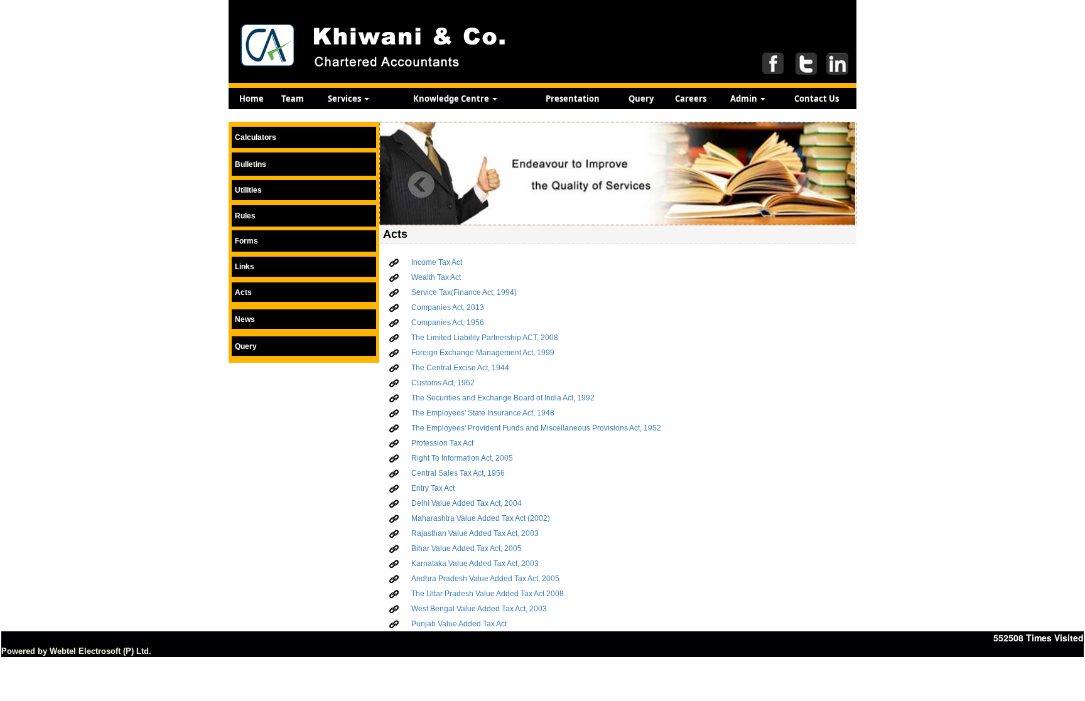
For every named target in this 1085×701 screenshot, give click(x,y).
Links (244, 266)
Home (251, 98)
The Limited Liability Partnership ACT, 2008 (484, 337)
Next (809, 184)
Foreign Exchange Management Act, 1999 (482, 352)
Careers (690, 98)
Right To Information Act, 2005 (462, 458)
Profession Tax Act (442, 443)
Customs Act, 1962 (443, 382)
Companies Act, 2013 (447, 307)
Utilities (248, 190)
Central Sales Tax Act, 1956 (458, 473)
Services (345, 98)
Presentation (573, 98)
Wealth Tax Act (436, 277)
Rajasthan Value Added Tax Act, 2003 (475, 533)
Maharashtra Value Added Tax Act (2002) (480, 518)
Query (641, 98)
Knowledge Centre (452, 98)
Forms (246, 241)
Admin (744, 98)
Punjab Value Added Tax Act (459, 623)
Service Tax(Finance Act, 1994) (464, 292)
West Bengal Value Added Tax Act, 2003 (479, 608)
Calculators (255, 137)
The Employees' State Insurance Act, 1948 (482, 413)
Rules (245, 215)
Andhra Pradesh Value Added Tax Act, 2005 (485, 578)
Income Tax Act (436, 262)
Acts (243, 292)
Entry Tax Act (433, 488)
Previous (421, 184)
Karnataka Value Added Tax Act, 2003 (475, 563)
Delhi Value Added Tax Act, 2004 (466, 503)
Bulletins (250, 164)
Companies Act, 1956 (447, 322)
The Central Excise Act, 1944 (460, 367)
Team (292, 98)
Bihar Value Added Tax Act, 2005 (466, 548)
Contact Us (816, 98)
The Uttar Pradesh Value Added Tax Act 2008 (487, 593)
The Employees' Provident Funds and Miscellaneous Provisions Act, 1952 (536, 428)
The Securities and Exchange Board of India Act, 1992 (503, 397)
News (245, 319)
